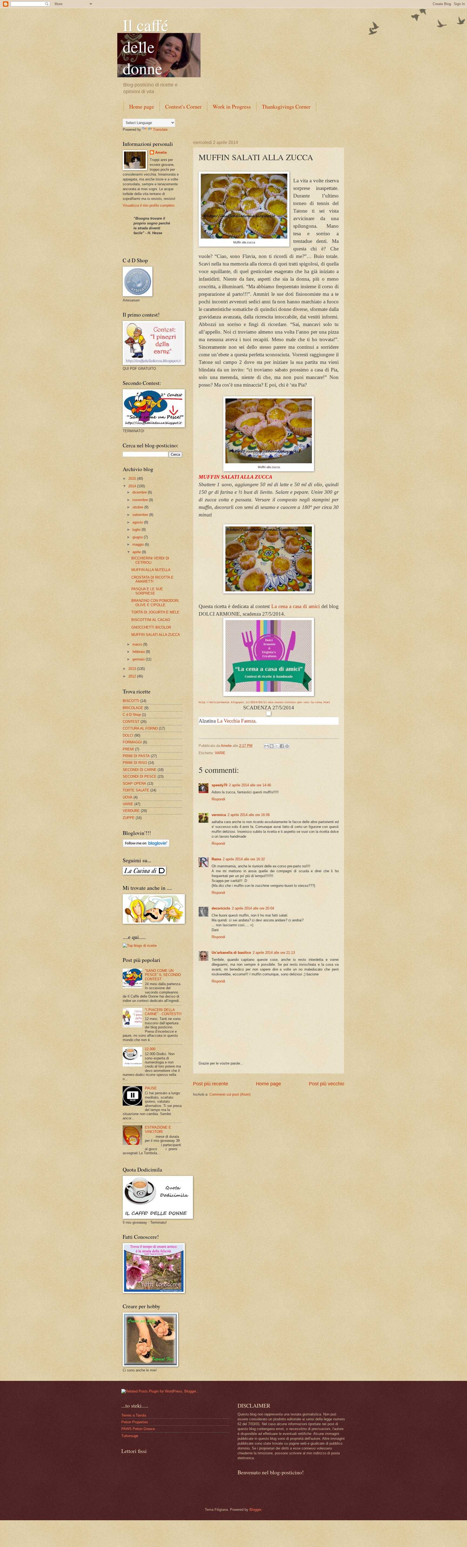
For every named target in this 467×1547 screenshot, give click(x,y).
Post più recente (210, 1083)
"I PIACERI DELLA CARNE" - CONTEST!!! (163, 1012)
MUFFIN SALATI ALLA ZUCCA (155, 635)
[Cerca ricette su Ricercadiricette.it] (140, 946)
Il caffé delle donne (145, 46)
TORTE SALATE (136, 790)
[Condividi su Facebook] (282, 746)
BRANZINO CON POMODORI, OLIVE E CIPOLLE (155, 603)
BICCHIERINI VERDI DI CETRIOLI (150, 560)
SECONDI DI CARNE (139, 770)
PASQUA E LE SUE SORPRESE (147, 591)
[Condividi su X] (276, 746)
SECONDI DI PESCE (139, 776)
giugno (138, 537)
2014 (132, 486)
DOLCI (128, 735)
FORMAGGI (132, 742)
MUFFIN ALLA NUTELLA (151, 570)
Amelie (161, 152)
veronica (219, 815)
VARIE (220, 753)
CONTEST (131, 722)
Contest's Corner (183, 106)
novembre (140, 500)
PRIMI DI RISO (135, 763)
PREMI (128, 749)
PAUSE (151, 1088)
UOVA (127, 797)
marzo (137, 644)
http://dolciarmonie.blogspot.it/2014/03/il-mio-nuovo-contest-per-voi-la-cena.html (264, 702)
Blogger (255, 1510)
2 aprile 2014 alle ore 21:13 (274, 953)
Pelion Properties (134, 1422)
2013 (132, 669)
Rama (216, 859)
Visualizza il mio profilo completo (148, 205)
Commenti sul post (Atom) (230, 1094)
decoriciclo (221, 908)
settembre (140, 515)
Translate (160, 129)
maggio (138, 544)
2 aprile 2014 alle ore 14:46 (250, 785)
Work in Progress (232, 106)
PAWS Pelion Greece (138, 1429)
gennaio (139, 659)
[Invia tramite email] (266, 746)
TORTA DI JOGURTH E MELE (155, 612)
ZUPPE (129, 818)
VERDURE (131, 811)
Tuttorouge (129, 1436)
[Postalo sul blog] (271, 746)
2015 (132, 478)
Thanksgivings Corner (286, 106)
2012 (132, 676)
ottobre (138, 507)
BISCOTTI (131, 701)
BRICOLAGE (133, 708)
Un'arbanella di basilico (231, 953)
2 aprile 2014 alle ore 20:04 (253, 908)
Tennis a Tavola (133, 1415)
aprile (137, 552)
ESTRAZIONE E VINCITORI (158, 1129)
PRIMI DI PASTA (136, 756)
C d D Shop (132, 715)
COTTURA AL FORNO (140, 728)
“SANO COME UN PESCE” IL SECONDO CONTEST (163, 975)
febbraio (139, 652)
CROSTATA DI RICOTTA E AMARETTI (152, 579)
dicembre (140, 492)
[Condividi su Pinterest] (287, 746)
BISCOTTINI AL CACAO (150, 620)
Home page (141, 106)
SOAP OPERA (134, 783)
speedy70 (219, 785)
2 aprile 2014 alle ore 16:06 (249, 815)
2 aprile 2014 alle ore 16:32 (244, 859)
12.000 (150, 1049)
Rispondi (218, 799)
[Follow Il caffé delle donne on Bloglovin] (146, 846)
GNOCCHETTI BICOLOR (151, 627)
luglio (137, 530)
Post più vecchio (326, 1083)
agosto (138, 522)
